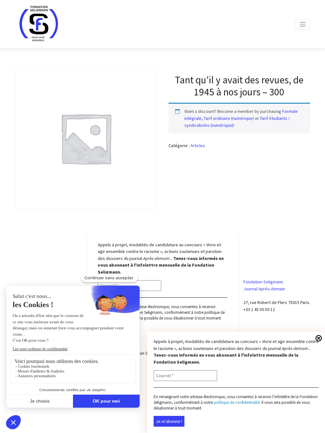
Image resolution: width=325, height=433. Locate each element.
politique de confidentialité (237, 402)
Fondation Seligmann (145, 353)
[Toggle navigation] (302, 24)
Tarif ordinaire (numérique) (229, 118)
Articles (197, 145)
